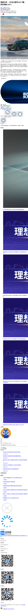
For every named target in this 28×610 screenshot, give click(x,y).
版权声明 (5, 535)
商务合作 (23, 535)
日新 (4, 7)
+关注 (2, 426)
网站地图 (16, 535)
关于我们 (20, 535)
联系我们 (13, 535)
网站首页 (2, 535)
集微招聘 (9, 535)
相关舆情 (2, 8)
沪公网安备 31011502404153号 (8, 608)
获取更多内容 (3, 472)
